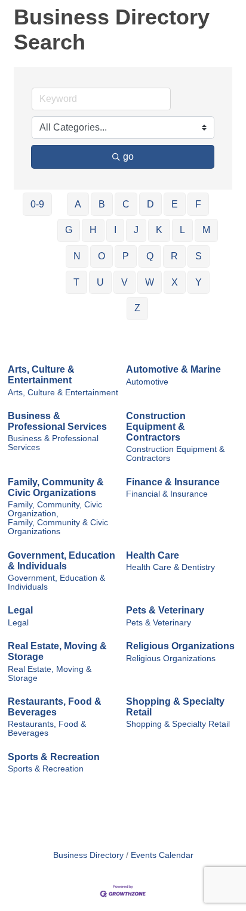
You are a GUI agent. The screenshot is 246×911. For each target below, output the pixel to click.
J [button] (136, 230)
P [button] (125, 256)
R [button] (174, 256)
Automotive (147, 381)
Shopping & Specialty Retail (175, 706)
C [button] (126, 204)
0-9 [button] (37, 204)
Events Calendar (162, 855)
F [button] (198, 204)
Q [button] (149, 256)
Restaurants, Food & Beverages (55, 706)
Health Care (152, 555)
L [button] (182, 230)
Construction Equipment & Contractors (156, 426)
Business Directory (88, 855)
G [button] (68, 230)
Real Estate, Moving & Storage (57, 651)
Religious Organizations (180, 646)
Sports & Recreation (54, 757)
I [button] (115, 230)
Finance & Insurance (173, 482)
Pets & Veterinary (165, 610)
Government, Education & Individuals (61, 560)
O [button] (101, 256)
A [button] (78, 204)
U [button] (100, 282)
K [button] (159, 230)
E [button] (174, 204)
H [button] (93, 230)
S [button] (198, 256)
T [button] (76, 282)
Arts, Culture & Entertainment (41, 374)
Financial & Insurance (167, 493)
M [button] (206, 230)
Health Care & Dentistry (170, 567)
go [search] (128, 156)
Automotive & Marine (173, 369)
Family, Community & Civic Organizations (56, 487)
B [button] (102, 204)
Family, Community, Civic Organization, (55, 509)
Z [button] (137, 308)
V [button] (124, 282)
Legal (20, 610)
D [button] (150, 204)
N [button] (77, 256)
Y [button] (198, 282)
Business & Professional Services (57, 421)
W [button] (149, 282)
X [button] (174, 282)
